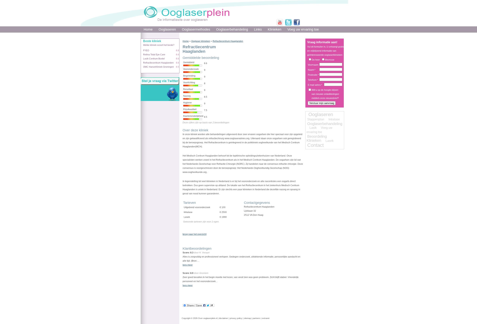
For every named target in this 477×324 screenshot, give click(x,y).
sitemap (247, 318)
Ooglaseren (167, 29)
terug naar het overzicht (194, 234)
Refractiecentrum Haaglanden (228, 41)
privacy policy (236, 318)
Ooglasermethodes (196, 29)
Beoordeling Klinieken (317, 138)
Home (148, 29)
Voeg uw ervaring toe (303, 29)
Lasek (330, 140)
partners (256, 318)
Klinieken (274, 29)
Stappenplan (315, 119)
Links (258, 29)
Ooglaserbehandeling (232, 29)
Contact (315, 145)
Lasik (313, 127)
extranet (265, 318)
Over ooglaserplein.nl (207, 318)
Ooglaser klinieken (200, 41)
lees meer (188, 265)
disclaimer (223, 318)
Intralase (334, 119)
